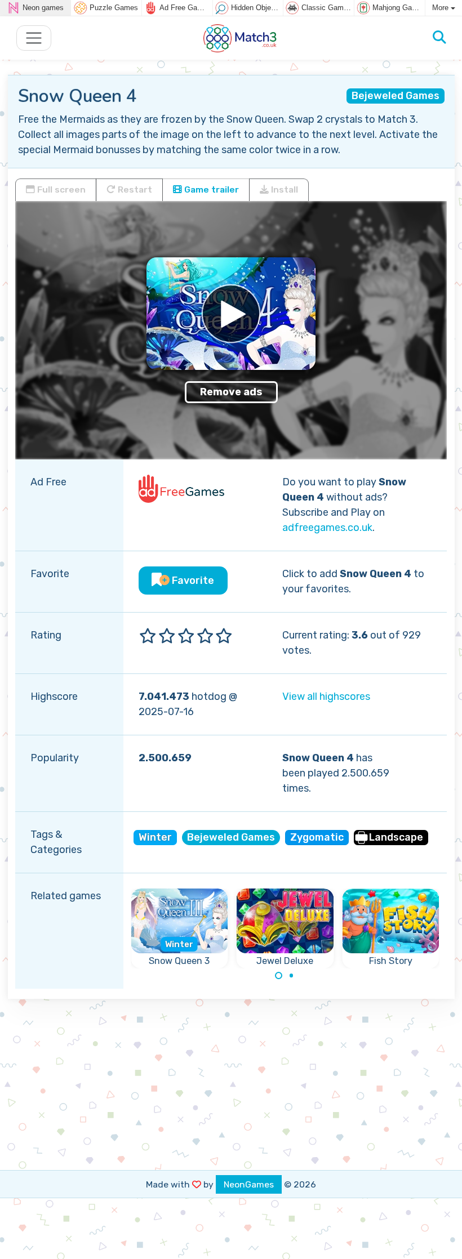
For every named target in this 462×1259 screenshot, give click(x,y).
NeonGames (249, 1184)
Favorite (192, 580)
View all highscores (326, 696)
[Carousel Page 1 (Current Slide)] (279, 976)
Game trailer (210, 189)
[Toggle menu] (34, 38)
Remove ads (231, 392)
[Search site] (439, 38)
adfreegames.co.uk (327, 527)
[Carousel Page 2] (291, 976)
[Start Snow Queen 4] (231, 313)
